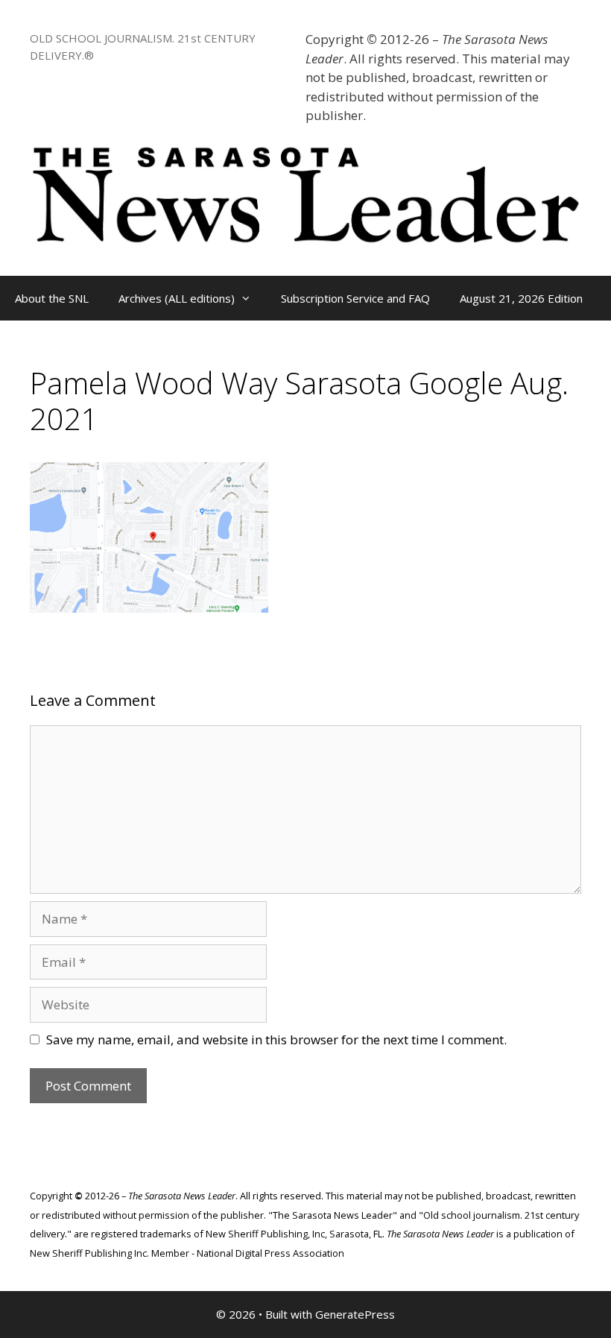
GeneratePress (355, 1314)
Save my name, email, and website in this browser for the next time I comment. (276, 1039)
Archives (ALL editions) (176, 298)
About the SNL (52, 298)
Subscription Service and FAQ (355, 298)
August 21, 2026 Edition (521, 298)
